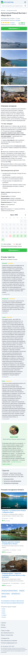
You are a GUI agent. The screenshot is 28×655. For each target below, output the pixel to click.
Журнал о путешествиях (7, 635)
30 (25, 236)
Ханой (3, 609)
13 (14, 228)
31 (3, 239)
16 (25, 228)
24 (3, 236)
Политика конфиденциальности (9, 643)
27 (14, 236)
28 (17, 236)
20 (14, 232)
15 (21, 228)
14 (17, 228)
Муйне (3, 613)
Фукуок (4, 617)
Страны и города (5, 630)
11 (6, 228)
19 (10, 232)
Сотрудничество (5, 638)
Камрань (4, 615)
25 (6, 236)
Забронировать (13, 28)
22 (21, 232)
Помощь (3, 625)
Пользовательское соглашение (9, 640)
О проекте (3, 622)
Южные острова (6, 593)
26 (10, 236)
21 (17, 232)
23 (25, 232)
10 (3, 228)
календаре (17, 20)
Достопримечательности (7, 632)
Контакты (3, 627)
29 (21, 236)
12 (10, 228)
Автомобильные (16, 593)
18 (6, 232)
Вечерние (21, 590)
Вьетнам (4, 596)
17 (3, 232)
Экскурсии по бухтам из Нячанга (9, 590)
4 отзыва (12, 22)
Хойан (3, 611)
